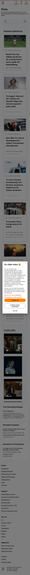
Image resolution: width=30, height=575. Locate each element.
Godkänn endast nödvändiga (15, 305)
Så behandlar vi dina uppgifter (13, 297)
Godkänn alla (15, 300)
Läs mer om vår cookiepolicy (12, 295)
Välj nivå (15, 310)
